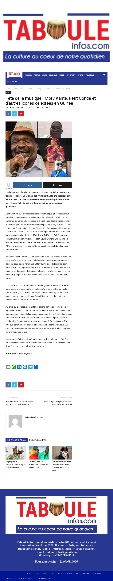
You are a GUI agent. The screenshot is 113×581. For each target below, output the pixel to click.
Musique (53, 75)
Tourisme (90, 75)
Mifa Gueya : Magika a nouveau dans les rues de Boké (58, 403)
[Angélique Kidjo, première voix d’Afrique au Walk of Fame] (16, 453)
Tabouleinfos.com (16, 107)
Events (16, 88)
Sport (80, 75)
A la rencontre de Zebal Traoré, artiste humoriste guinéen (20, 403)
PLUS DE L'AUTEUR (37, 440)
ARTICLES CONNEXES (16, 440)
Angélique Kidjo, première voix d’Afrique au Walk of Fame (15, 464)
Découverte (12, 82)
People (37, 75)
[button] (104, 75)
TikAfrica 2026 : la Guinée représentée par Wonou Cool (39, 464)
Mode (61, 75)
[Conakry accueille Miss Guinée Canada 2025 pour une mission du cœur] (62, 453)
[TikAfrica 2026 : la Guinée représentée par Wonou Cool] (39, 453)
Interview (71, 75)
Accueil (28, 75)
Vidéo (44, 75)
